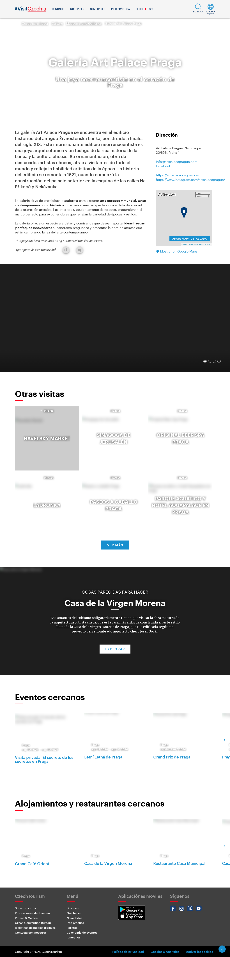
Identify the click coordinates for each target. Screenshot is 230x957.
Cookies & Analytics (165, 951)
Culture (57, 23)
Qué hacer (77, 8)
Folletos (72, 927)
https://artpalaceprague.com (177, 175)
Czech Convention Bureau (33, 922)
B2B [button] (150, 8)
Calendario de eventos (82, 932)
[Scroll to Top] (222, 949)
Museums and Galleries (84, 23)
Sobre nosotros (25, 908)
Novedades (97, 8)
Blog (139, 8)
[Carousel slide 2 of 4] (210, 361)
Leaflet (184, 244)
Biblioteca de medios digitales (35, 927)
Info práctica (120, 8)
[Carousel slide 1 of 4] (205, 361)
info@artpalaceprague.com (176, 162)
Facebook (163, 166)
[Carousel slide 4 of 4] (219, 361)
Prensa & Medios (26, 918)
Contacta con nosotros (31, 932)
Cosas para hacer (35, 23)
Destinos (58, 8)
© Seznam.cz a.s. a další (200, 244)
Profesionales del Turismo (32, 913)
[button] (198, 9)
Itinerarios (73, 937)
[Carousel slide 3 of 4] (214, 361)
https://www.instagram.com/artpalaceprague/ (190, 180)
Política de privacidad (128, 951)
